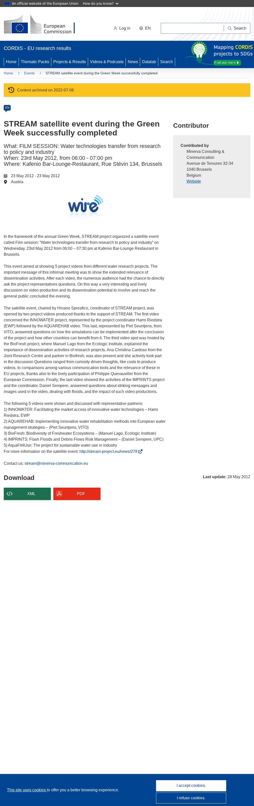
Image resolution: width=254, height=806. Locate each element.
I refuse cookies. (191, 798)
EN (7, 107)
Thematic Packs (35, 62)
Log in (124, 28)
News (133, 62)
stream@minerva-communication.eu (56, 463)
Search (166, 62)
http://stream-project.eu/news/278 (109, 451)
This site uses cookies (27, 790)
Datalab (149, 62)
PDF (81, 494)
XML (31, 494)
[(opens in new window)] (44, 25)
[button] (145, 28)
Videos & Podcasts (107, 62)
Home (11, 62)
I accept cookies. (191, 785)
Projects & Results (69, 62)
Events (29, 73)
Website (194, 181)
